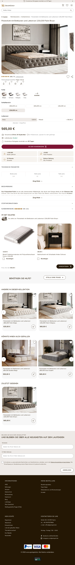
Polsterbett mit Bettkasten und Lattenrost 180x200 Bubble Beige (16, 369)
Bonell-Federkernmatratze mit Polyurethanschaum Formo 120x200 (19, 255)
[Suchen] (70, 10)
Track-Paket (44, 487)
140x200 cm (62, 106)
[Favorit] (67, 5)
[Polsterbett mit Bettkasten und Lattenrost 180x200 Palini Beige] (19, 306)
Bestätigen (9, 259)
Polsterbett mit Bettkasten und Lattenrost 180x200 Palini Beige (16, 322)
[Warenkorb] (63, 5)
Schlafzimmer (25, 17)
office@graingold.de (50, 525)
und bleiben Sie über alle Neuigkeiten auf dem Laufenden (32, 437)
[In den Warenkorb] (33, 327)
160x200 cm (37, 106)
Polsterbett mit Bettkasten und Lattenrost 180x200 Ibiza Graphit (52, 369)
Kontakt (43, 492)
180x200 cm (13, 106)
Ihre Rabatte (8, 533)
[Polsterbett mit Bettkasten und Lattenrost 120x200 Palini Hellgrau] (56, 306)
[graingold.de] (7, 6)
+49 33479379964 (48, 522)
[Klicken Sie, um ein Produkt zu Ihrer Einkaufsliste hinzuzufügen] (68, 76)
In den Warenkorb (36, 147)
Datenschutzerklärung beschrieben (60, 462)
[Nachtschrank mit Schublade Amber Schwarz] (54, 236)
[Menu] (71, 5)
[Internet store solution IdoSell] (37, 559)
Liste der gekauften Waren (12, 527)
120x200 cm (13, 110)
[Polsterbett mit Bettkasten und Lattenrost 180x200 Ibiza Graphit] (55, 353)
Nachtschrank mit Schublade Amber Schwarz (51, 254)
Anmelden (67, 470)
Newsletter (8, 535)
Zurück (5, 17)
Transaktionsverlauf (10, 530)
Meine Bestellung (48, 481)
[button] (37, 94)
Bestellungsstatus (46, 484)
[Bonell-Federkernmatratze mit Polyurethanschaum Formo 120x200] (20, 236)
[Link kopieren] (72, 76)
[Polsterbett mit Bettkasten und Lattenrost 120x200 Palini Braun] (4, 219)
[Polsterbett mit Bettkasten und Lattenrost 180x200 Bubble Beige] (19, 353)
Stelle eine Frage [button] (53, 277)
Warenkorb (8, 522)
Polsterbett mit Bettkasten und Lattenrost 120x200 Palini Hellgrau (53, 322)
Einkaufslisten (9, 525)
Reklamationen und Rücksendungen (51, 489)
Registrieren (8, 520)
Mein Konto (9, 516)
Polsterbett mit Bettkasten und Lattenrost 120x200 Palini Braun (16, 416)
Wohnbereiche (14, 17)
